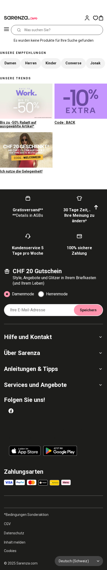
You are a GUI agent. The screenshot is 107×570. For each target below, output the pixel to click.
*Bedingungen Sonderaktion (26, 515)
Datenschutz (14, 533)
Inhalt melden (14, 542)
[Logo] (20, 18)
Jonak (95, 63)
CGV (7, 524)
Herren (31, 63)
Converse (73, 63)
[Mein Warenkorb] (102, 18)
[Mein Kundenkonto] (88, 18)
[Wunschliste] (95, 18)
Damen (10, 63)
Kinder (51, 63)
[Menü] (6, 29)
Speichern (88, 310)
